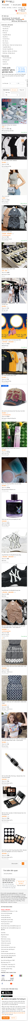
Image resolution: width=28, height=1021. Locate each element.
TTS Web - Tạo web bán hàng (8, 966)
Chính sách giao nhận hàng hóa (8, 955)
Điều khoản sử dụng (5, 938)
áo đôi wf (14, 7)
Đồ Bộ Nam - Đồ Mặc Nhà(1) (9, 53)
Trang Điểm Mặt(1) (7, 47)
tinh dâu (4, 7)
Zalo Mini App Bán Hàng (6, 968)
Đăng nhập (23, 9)
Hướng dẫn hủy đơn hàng (7, 919)
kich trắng (9, 7)
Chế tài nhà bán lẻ (5, 945)
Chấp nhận (5, 1017)
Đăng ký (23, 10)
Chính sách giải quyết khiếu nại (8, 953)
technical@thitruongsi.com (15, 927)
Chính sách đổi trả (5, 923)
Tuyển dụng (3, 936)
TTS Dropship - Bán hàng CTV (8, 964)
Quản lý (13, 1017)
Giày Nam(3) (5, 28)
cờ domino (20, 7)
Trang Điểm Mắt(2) (7, 34)
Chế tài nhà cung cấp (6, 943)
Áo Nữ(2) (5, 32)
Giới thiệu (3, 932)
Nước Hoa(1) (5, 42)
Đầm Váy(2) (5, 30)
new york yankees (8, 873)
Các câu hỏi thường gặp (6, 913)
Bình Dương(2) (6, 59)
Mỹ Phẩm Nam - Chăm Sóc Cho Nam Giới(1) (12, 45)
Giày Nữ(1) (5, 36)
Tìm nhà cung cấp (21, 70)
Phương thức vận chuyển (7, 921)
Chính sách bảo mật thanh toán (8, 947)
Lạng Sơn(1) (5, 63)
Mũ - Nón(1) (5, 40)
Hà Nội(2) (5, 61)
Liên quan (14, 89)
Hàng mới (22, 89)
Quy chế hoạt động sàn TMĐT (8, 960)
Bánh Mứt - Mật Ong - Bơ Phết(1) (10, 51)
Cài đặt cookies (4, 951)
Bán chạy (8, 92)
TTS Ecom (3, 970)
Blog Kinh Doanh (5, 934)
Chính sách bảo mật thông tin (8, 949)
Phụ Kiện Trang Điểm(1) (8, 49)
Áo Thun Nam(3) (6, 26)
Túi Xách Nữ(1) (6, 38)
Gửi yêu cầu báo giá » (21, 882)
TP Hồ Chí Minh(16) (7, 57)
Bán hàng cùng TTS (22, 13)
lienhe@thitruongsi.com (15, 925)
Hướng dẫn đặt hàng (6, 917)
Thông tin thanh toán (6, 941)
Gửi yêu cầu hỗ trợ (5, 915)
